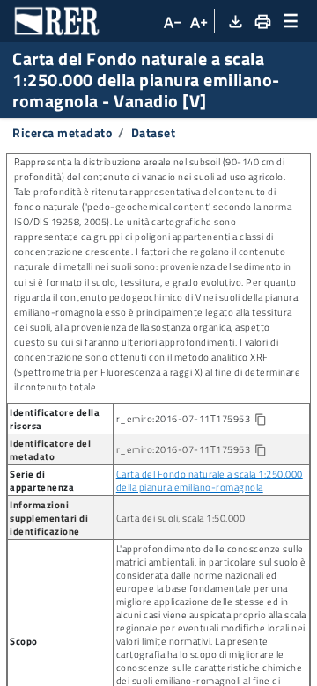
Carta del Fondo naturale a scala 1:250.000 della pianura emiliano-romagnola (209, 480)
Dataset (153, 132)
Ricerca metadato (62, 132)
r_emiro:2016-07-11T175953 (205, 419)
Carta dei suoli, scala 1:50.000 (181, 517)
